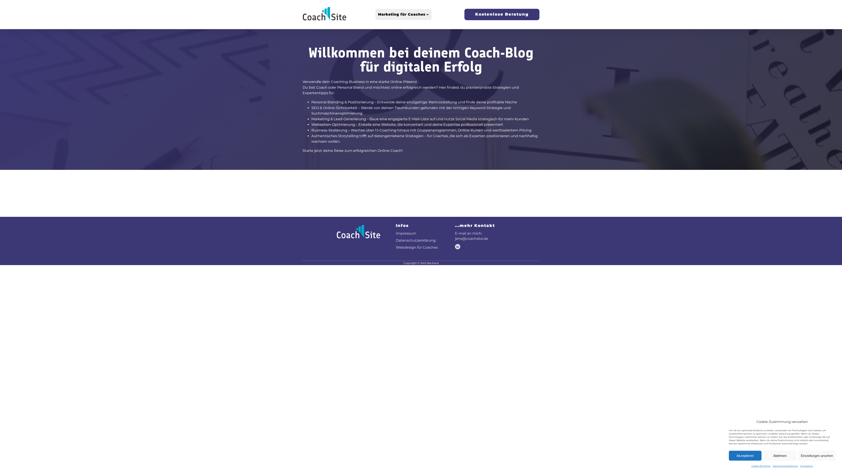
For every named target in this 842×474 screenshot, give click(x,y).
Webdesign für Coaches (417, 247)
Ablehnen (780, 456)
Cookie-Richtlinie (761, 466)
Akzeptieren (745, 456)
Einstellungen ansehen (817, 456)
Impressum (806, 466)
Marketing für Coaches (401, 14)
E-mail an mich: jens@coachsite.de (471, 236)
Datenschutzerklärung (785, 466)
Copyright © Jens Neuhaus (421, 263)
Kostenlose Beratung (502, 14)
